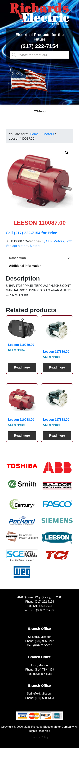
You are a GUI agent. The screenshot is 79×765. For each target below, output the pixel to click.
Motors (49, 134)
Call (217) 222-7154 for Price (31, 233)
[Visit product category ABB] (57, 470)
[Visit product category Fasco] (57, 506)
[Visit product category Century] (22, 506)
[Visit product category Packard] (22, 523)
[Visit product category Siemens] (57, 523)
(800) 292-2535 (45, 610)
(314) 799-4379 (44, 669)
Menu (41, 111)
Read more (22, 367)
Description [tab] (17, 258)
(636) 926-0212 (44, 641)
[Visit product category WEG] (22, 574)
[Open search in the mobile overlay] (39, 55)
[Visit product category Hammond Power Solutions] (22, 539)
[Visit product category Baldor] (57, 488)
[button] (66, 152)
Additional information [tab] (25, 265)
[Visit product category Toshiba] (22, 468)
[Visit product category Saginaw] (22, 557)
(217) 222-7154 (39, 46)
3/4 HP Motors (53, 241)
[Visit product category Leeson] (57, 540)
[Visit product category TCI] (57, 557)
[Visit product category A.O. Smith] (22, 486)
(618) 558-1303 (44, 697)
